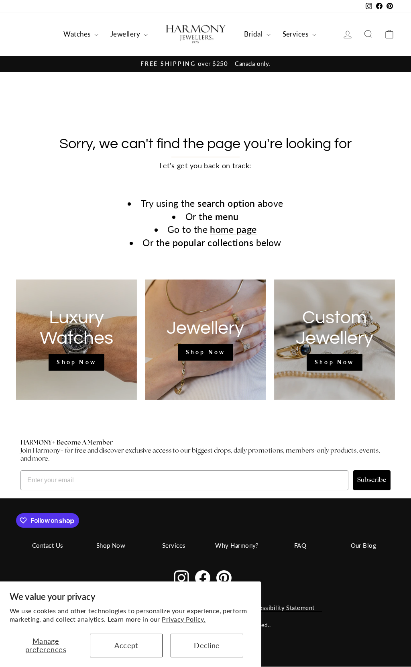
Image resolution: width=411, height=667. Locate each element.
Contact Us (47, 545)
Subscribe (372, 480)
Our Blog (363, 545)
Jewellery (126, 34)
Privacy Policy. (184, 619)
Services (296, 34)
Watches (77, 34)
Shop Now (111, 545)
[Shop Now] (76, 339)
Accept (126, 645)
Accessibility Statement (281, 607)
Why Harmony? (236, 545)
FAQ (300, 545)
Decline (207, 645)
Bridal (254, 34)
